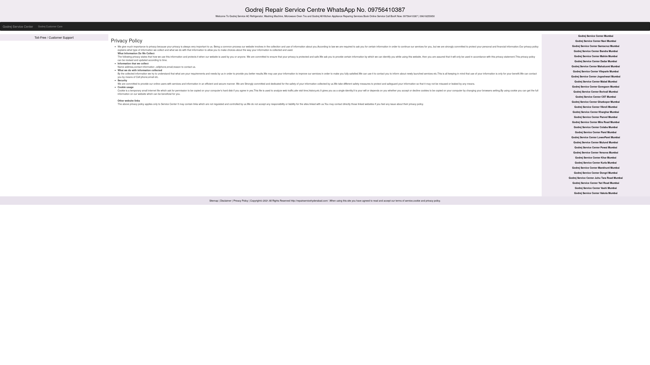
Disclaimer (225, 200)
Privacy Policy (240, 200)
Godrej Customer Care (50, 26)
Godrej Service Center (18, 26)
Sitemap (213, 200)
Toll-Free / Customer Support (54, 37)
